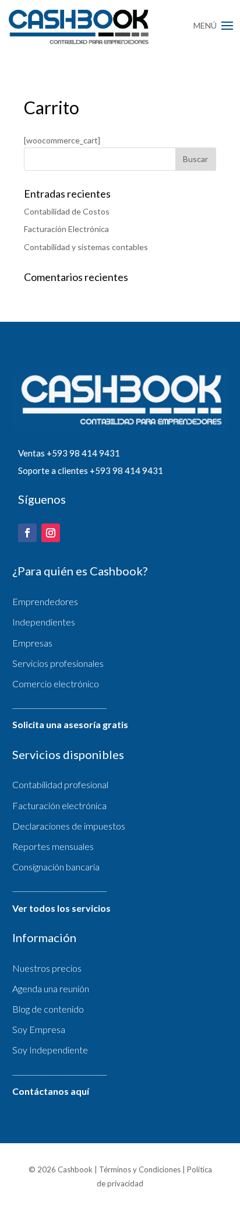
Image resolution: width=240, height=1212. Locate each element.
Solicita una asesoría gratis (70, 724)
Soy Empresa (38, 1029)
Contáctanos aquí (50, 1091)
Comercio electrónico (55, 683)
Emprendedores (45, 601)
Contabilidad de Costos (67, 211)
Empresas (32, 642)
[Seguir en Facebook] (27, 533)
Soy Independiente (50, 1049)
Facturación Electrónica (66, 229)
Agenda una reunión (50, 988)
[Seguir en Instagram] (50, 533)
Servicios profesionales (58, 663)
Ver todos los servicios (61, 908)
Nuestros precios (47, 968)
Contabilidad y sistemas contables (86, 247)
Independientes (43, 621)
